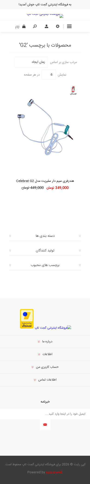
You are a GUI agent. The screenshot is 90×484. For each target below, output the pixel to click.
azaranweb (54, 472)
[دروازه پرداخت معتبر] (27, 327)
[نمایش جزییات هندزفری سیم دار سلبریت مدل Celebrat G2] (45, 127)
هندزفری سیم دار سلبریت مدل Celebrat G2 (45, 181)
